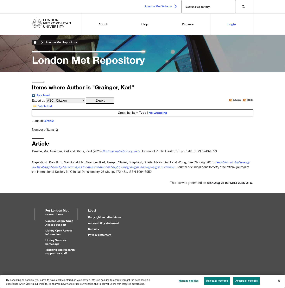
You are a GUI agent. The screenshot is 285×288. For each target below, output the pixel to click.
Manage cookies (189, 280)
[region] (142, 281)
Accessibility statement (103, 223)
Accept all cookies (246, 280)
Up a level (42, 95)
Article (49, 121)
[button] (100, 101)
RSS (249, 100)
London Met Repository (61, 42)
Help (144, 24)
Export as (38, 100)
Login (232, 24)
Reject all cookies (217, 280)
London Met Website (158, 6)
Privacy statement (99, 234)
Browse (187, 24)
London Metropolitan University (35, 42)
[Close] (279, 281)
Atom (236, 100)
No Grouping (158, 112)
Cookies (93, 229)
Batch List (44, 106)
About (102, 24)
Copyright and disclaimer (104, 217)
